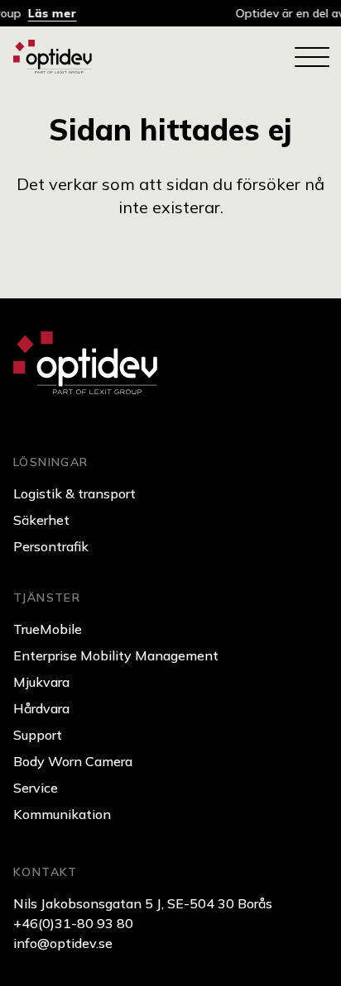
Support (37, 734)
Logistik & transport (74, 493)
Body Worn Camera (72, 761)
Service (35, 787)
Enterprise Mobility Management (116, 655)
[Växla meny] (311, 57)
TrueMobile (47, 629)
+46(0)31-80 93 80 (73, 923)
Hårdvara (41, 708)
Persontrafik (51, 546)
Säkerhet (41, 520)
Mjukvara (41, 682)
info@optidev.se (63, 943)
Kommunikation (62, 814)
